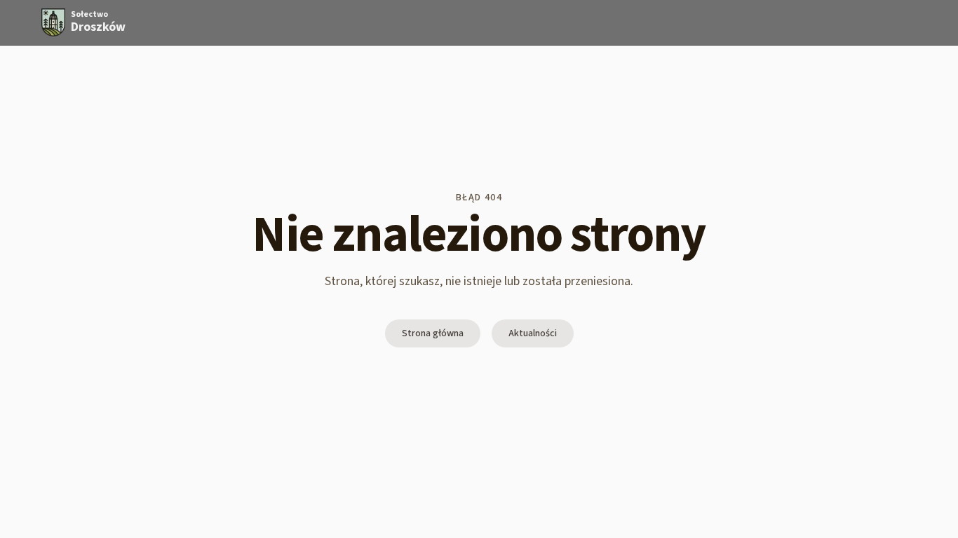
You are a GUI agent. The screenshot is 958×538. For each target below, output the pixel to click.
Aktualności (532, 333)
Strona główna (433, 333)
